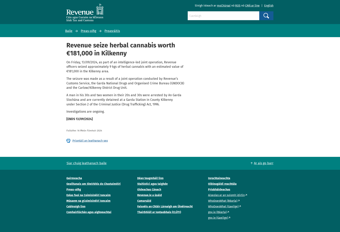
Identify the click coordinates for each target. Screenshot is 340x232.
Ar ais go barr (263, 163)
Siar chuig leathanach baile (87, 163)
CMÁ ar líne (252, 5)
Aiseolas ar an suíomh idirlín (226, 195)
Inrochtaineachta (219, 178)
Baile (68, 31)
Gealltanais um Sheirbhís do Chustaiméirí (93, 183)
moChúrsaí (224, 5)
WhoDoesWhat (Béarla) (222, 200)
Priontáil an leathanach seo (90, 140)
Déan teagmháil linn (150, 178)
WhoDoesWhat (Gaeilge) (223, 206)
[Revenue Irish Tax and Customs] (85, 12)
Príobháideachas (219, 189)
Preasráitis (112, 31)
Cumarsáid (144, 200)
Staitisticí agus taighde (152, 183)
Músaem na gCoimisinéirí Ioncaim (88, 200)
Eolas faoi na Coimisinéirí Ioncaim (88, 195)
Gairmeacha (74, 178)
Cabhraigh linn (75, 206)
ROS (237, 5)
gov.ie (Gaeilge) (218, 217)
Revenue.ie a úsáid (149, 195)
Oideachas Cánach (149, 189)
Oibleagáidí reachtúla (222, 183)
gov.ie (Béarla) (217, 212)
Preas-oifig (88, 31)
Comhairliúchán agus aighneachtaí (88, 212)
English (268, 5)
